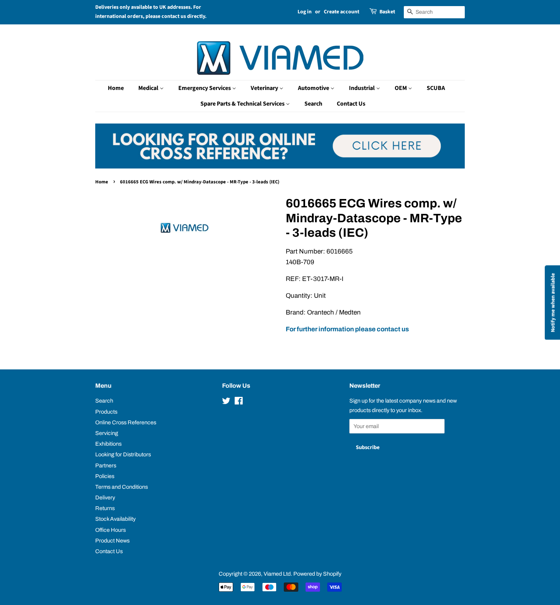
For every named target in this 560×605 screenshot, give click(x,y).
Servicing (106, 433)
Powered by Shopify (317, 574)
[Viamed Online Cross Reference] (280, 166)
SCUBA (436, 88)
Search (313, 103)
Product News (112, 541)
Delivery (105, 497)
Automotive (314, 88)
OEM (401, 88)
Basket (387, 12)
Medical (149, 88)
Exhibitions (108, 444)
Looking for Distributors (123, 454)
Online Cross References (125, 422)
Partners (105, 465)
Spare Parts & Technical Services (243, 103)
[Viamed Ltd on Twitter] (226, 402)
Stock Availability (115, 519)
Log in (305, 12)
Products (106, 412)
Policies (104, 476)
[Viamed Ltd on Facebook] (238, 402)
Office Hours (110, 530)
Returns (105, 508)
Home (116, 88)
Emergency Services (205, 88)
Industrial (362, 88)
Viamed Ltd (277, 574)
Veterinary (265, 88)
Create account (341, 12)
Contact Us (351, 103)
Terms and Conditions (121, 487)
